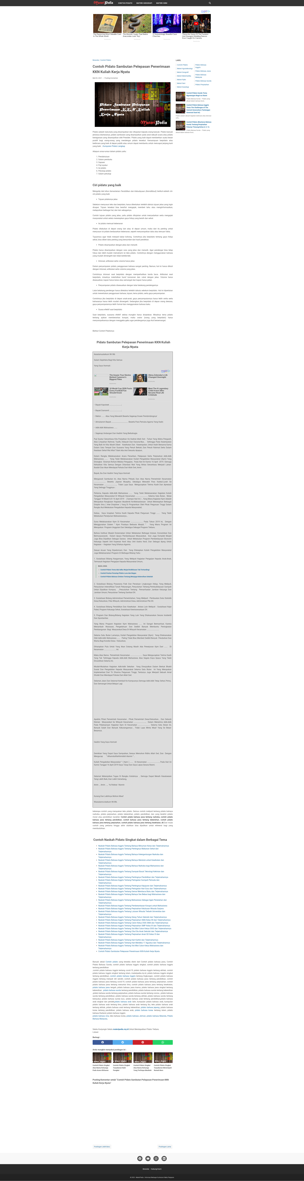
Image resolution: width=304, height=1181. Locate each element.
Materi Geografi (144, 3)
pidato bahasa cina (101, 1016)
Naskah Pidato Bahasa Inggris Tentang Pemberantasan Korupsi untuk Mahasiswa (133, 906)
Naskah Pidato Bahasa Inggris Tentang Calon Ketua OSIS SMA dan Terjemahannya (133, 923)
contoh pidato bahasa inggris (123, 976)
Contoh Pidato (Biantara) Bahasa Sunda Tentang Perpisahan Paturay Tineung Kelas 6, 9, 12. (198, 124)
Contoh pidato (112, 962)
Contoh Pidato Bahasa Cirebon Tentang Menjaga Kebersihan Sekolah (126, 577)
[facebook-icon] (139, 1158)
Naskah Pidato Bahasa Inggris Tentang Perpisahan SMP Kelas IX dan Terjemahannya (134, 926)
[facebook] (103, 1042)
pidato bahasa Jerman (136, 1016)
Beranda (146, 1169)
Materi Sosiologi (183, 87)
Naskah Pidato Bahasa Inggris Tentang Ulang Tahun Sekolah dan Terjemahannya (132, 917)
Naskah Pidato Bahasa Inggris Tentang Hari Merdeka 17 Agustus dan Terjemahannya (134, 943)
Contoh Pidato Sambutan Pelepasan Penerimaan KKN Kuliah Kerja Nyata (129, 951)
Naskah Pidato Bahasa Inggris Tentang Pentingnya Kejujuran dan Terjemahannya (132, 886)
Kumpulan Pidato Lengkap (114, 146)
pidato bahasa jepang (150, 1007)
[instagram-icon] (156, 1158)
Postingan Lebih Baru (102, 1147)
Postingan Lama (165, 1147)
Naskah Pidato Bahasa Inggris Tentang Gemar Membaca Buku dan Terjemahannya (133, 891)
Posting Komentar (111, 78)
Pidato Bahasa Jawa (203, 71)
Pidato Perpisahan (202, 85)
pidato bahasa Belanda (156, 1016)
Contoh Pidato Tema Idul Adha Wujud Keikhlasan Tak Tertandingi (125, 570)
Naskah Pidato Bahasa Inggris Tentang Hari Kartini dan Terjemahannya (128, 940)
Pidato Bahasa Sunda (203, 81)
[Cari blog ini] (210, 3)
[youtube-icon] (148, 1158)
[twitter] (123, 1042)
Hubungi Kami (156, 1169)
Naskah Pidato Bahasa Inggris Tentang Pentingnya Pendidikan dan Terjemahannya (133, 877)
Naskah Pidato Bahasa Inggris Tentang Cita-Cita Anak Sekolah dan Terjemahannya (133, 931)
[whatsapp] (163, 1042)
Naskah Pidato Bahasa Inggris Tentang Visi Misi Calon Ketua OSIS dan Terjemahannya (135, 928)
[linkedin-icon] (164, 1158)
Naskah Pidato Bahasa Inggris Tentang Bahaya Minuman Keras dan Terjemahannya (133, 846)
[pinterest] (143, 1042)
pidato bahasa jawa (101, 987)
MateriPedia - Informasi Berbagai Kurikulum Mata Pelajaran (155, 1177)
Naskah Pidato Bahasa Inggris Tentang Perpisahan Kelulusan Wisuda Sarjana (131, 908)
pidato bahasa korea (144, 1010)
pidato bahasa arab (122, 1002)
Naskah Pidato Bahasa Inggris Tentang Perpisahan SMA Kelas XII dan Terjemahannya (134, 920)
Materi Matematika (184, 76)
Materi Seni (161, 3)
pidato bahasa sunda (112, 990)
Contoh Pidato (125, 3)
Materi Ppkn (181, 80)
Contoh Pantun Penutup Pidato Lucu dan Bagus (118, 573)
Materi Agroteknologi (184, 68)
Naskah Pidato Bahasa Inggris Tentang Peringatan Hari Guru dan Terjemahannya (132, 888)
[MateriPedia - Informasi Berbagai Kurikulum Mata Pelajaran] (103, 3)
